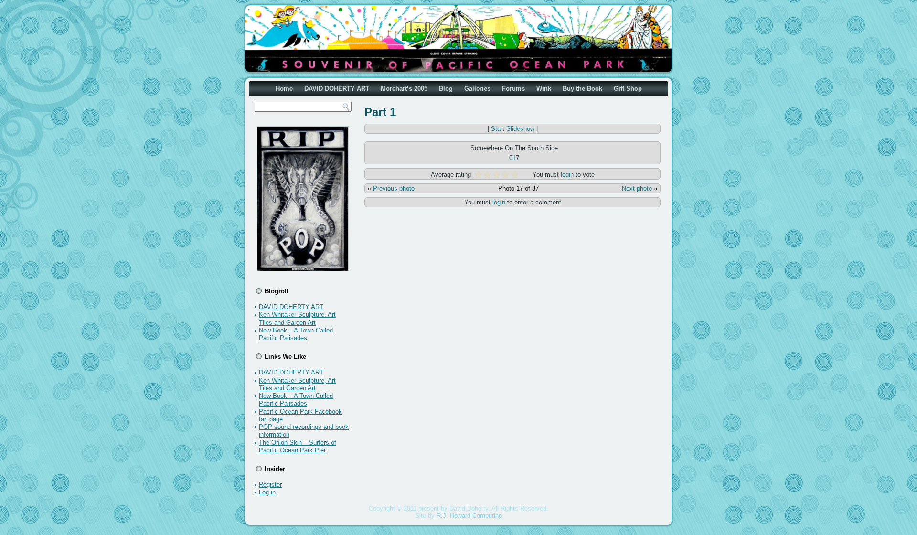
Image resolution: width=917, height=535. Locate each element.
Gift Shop (628, 88)
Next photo (637, 188)
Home (284, 88)
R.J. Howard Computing (469, 515)
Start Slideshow (512, 128)
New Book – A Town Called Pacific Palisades (296, 334)
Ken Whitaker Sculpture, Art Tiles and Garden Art (297, 318)
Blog (446, 88)
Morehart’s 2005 (404, 88)
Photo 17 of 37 (518, 188)
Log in (267, 492)
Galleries (477, 88)
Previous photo (394, 188)
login (567, 174)
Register (270, 484)
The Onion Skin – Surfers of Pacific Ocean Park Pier (297, 446)
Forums (513, 88)
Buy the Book (582, 88)
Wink (543, 88)
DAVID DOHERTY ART (336, 88)
